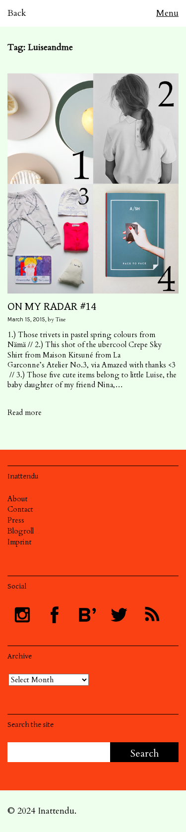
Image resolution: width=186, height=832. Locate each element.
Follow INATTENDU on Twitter (119, 615)
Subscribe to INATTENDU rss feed (151, 615)
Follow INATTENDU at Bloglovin (87, 615)
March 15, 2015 (26, 319)
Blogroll (20, 531)
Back (16, 13)
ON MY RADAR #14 (51, 306)
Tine (61, 319)
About (17, 499)
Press (15, 520)
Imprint (19, 542)
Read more (24, 412)
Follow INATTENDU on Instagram (22, 615)
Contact (20, 509)
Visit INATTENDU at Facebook (54, 615)
